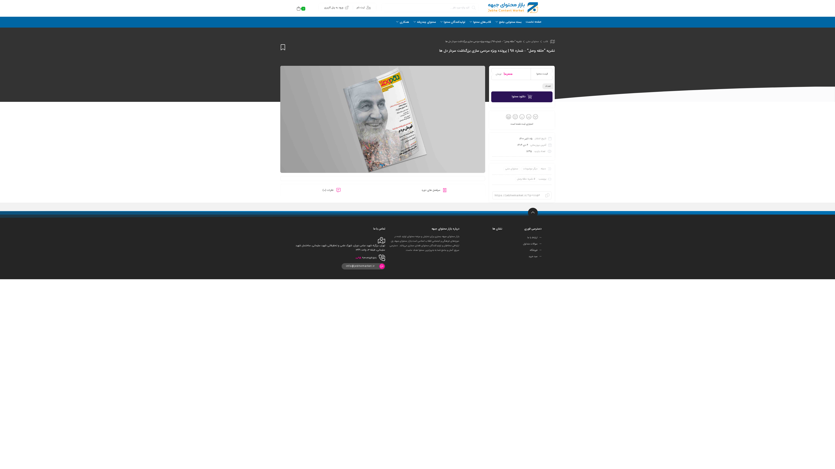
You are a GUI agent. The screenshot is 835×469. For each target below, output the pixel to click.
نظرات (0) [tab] (328, 190)
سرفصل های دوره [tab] (431, 190)
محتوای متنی (532, 42)
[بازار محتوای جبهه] (512, 7)
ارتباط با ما (532, 238)
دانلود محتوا (518, 96)
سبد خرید (533, 257)
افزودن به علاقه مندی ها (283, 47)
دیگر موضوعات (530, 169)
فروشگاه (534, 250)
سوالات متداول (530, 244)
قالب (545, 42)
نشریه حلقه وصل (525, 179)
